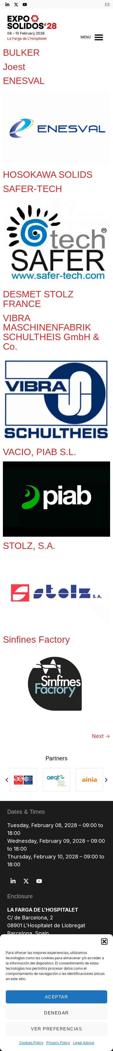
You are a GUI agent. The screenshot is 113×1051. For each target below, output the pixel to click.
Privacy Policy (58, 1043)
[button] (104, 941)
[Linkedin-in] (7, 4)
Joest (14, 67)
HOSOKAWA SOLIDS (47, 174)
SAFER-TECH (32, 189)
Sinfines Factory (36, 639)
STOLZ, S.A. (29, 545)
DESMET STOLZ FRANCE (38, 299)
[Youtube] (24, 4)
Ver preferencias (56, 1028)
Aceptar (56, 996)
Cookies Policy (31, 1043)
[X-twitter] (16, 4)
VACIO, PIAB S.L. (39, 452)
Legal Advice (83, 1043)
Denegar (56, 1012)
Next (101, 736)
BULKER (21, 52)
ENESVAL (24, 81)
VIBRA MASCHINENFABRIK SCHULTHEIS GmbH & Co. (51, 332)
